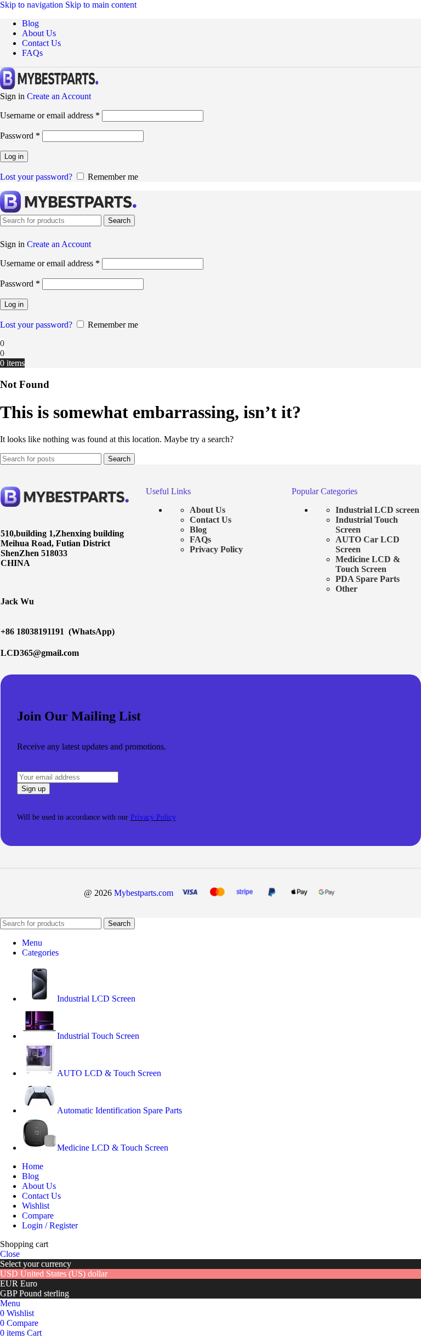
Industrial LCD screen (377, 509)
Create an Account (59, 96)
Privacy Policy (216, 549)
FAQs (200, 539)
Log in (14, 156)
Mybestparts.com (143, 892)
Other (346, 588)
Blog (198, 529)
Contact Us (210, 519)
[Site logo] (49, 86)
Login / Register (50, 1225)
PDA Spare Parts (367, 579)
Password (20, 135)
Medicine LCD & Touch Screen (367, 564)
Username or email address (50, 115)
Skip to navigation (32, 4)
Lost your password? (36, 176)
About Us (207, 509)
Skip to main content (100, 4)
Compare (38, 1215)
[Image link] (65, 503)
